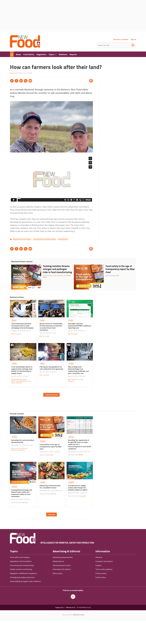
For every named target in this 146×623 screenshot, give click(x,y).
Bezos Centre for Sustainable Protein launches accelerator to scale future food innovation (51, 326)
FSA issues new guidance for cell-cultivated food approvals (51, 368)
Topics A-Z (59, 607)
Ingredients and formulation (21, 561)
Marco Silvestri (16, 383)
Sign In (133, 39)
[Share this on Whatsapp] (26, 81)
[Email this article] (30, 81)
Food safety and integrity (20, 557)
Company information (104, 561)
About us (98, 557)
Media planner (58, 561)
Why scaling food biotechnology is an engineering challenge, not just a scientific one (78, 370)
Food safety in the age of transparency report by (119, 269)
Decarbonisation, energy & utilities (45, 239)
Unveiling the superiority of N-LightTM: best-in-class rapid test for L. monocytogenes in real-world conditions (79, 444)
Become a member (121, 39)
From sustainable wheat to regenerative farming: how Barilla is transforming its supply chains (21, 370)
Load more (51, 514)
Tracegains (82, 496)
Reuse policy (58, 573)
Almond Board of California (19, 449)
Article (14, 364)
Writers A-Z (70, 607)
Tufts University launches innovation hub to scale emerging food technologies (22, 325)
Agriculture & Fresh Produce (22, 239)
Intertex (60, 275)
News (14, 320)
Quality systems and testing (21, 569)
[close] (92, 76)
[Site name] (25, 47)
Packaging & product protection (22, 577)
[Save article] (91, 81)
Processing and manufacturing (22, 565)
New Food (13, 73)
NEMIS (80, 455)
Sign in (63, 76)
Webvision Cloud (78, 615)
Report (43, 441)
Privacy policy (100, 573)
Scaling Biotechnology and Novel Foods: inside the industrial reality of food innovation (21, 493)
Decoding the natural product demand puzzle (22, 441)
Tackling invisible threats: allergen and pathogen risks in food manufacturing (57, 269)
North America (63, 239)
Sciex (55, 275)
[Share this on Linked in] (21, 81)
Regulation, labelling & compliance (23, 573)
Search (133, 44)
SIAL (117, 275)
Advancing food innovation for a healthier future (50, 486)
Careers (98, 565)
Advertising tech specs (62, 565)
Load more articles (51, 395)
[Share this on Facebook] (12, 81)
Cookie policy (100, 577)
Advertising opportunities (63, 557)
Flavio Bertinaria (21, 381)
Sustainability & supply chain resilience (25, 581)
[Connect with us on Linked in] (73, 596)
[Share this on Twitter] (16, 81)
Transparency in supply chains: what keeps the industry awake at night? (77, 487)
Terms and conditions (103, 569)
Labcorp (25, 502)
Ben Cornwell (16, 334)
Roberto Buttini (16, 379)
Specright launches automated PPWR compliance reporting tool (79, 325)
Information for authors (62, 569)
